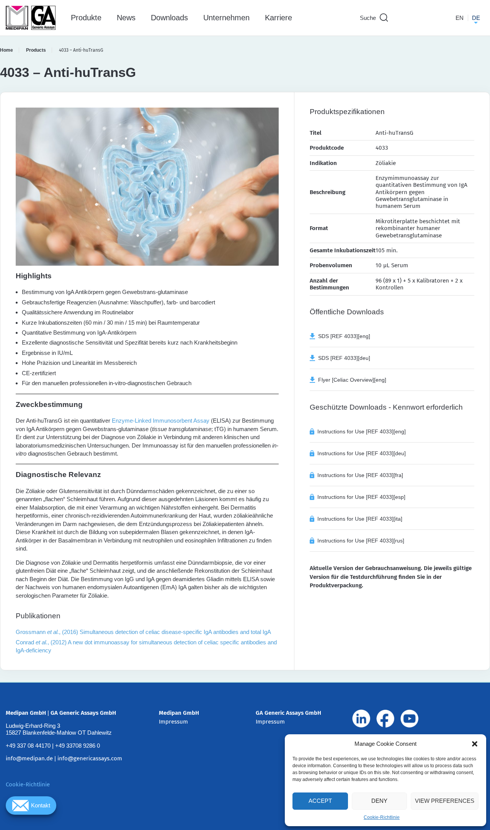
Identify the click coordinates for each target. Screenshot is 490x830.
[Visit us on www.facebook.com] (385, 718)
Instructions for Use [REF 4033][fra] (360, 475)
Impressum (173, 721)
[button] (475, 744)
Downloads (169, 17)
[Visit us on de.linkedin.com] (361, 718)
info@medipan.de (29, 758)
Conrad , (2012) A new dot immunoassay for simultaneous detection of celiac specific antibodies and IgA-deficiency (146, 646)
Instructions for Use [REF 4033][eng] (361, 431)
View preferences (444, 800)
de (476, 18)
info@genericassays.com (89, 758)
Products (36, 50)
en (460, 18)
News (126, 17)
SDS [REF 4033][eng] (342, 336)
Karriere (278, 17)
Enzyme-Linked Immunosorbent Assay (160, 420)
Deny (379, 800)
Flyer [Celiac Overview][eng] (350, 380)
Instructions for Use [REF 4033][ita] (359, 519)
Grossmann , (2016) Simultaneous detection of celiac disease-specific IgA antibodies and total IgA (143, 632)
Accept (320, 800)
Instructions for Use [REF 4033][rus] (360, 541)
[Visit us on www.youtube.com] (409, 718)
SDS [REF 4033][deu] (342, 358)
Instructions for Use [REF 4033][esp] (361, 497)
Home (6, 50)
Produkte (86, 17)
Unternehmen (226, 17)
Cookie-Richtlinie (382, 817)
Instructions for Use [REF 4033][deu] (361, 453)
